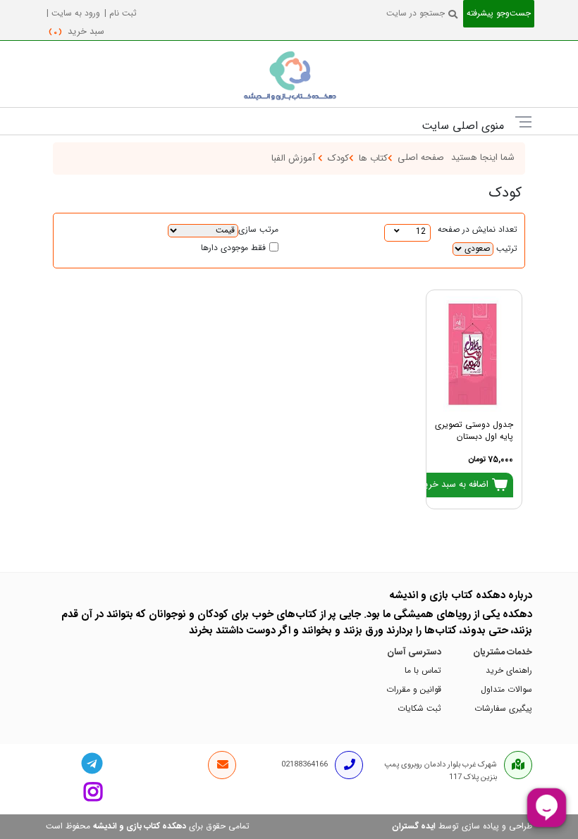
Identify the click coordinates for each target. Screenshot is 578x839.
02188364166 (304, 764)
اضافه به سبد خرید (455, 484)
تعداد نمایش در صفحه (477, 230)
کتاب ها (373, 158)
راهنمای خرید (509, 671)
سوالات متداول (506, 690)
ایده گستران (414, 826)
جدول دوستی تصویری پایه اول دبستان (474, 431)
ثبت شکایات (419, 709)
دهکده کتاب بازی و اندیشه (139, 826)
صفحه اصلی (421, 157)
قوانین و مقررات (413, 690)
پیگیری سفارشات (503, 709)
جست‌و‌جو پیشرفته (499, 13)
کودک (338, 158)
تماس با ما (423, 671)
